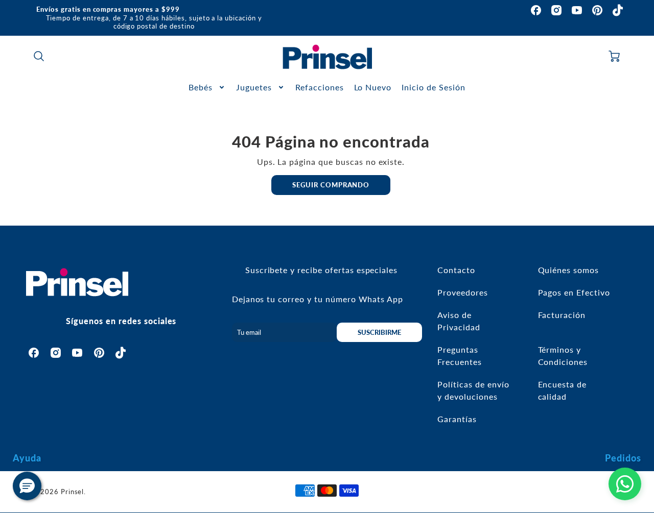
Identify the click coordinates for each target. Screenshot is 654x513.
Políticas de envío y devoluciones (473, 390)
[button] (27, 486)
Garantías (457, 419)
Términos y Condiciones (563, 356)
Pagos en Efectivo (574, 292)
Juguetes (254, 87)
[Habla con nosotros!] (625, 484)
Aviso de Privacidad (458, 321)
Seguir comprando (330, 185)
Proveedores (462, 292)
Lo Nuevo (373, 87)
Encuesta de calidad (562, 390)
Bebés (201, 87)
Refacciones (319, 87)
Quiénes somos (568, 270)
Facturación (562, 315)
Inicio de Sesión (433, 87)
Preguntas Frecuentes (459, 356)
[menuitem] (207, 87)
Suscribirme (379, 332)
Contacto (456, 270)
